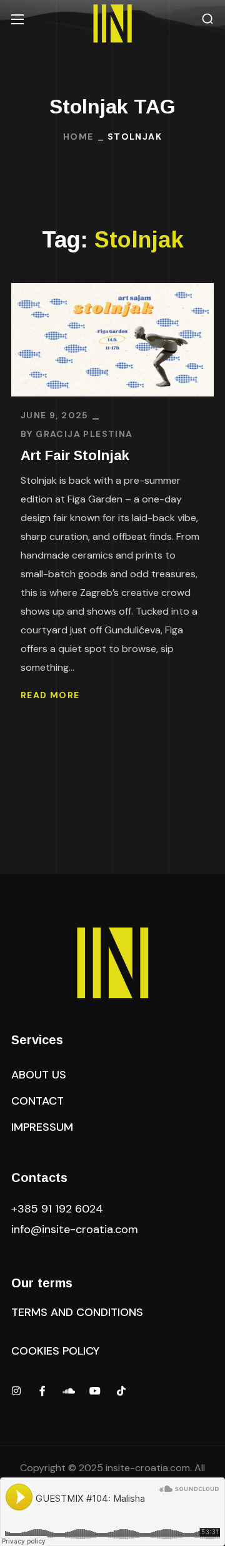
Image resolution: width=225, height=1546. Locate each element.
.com (74, 1229)
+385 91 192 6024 (58, 1208)
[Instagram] (16, 1391)
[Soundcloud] (69, 1391)
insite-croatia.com (148, 1467)
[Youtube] (95, 1391)
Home (78, 136)
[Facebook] (42, 1391)
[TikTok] (121, 1391)
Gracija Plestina (84, 433)
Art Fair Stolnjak (75, 455)
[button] (207, 19)
